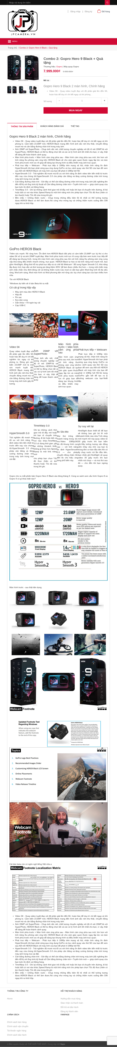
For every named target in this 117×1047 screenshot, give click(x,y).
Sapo (62, 1044)
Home (10, 998)
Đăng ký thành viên (69, 1011)
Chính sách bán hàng (17, 1022)
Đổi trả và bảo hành (69, 1007)
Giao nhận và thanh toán (72, 1002)
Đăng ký (88, 11)
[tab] (22, 126)
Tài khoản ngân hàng (16, 1030)
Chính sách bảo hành (17, 1034)
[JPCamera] (23, 21)
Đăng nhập (75, 11)
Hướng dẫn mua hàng (70, 998)
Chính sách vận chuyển (17, 1026)
